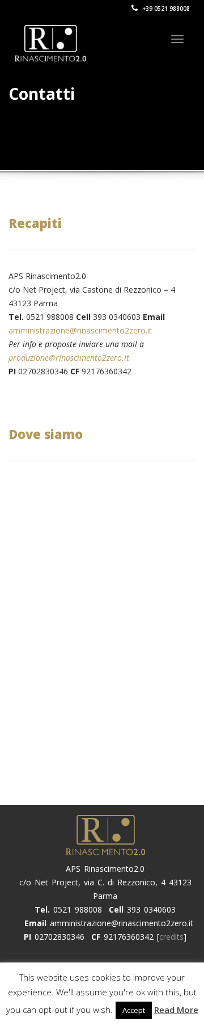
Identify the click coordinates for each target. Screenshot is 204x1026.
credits (171, 936)
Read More (176, 1009)
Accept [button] (133, 1010)
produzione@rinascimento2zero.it (68, 357)
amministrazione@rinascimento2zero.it (80, 330)
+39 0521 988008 (165, 8)
